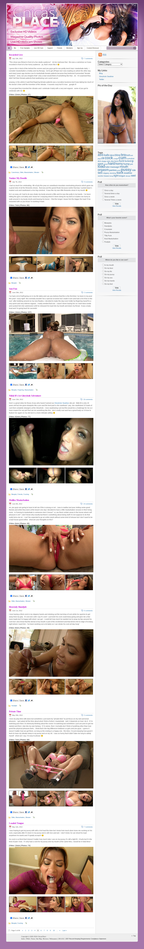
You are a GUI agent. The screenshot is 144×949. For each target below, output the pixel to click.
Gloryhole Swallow (62, 403)
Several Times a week (112, 200)
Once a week (109, 197)
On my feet (108, 284)
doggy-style (106, 161)
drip (112, 161)
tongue (122, 176)
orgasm (103, 170)
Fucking (26, 494)
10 (54, 930)
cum (122, 157)
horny (119, 163)
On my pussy (109, 274)
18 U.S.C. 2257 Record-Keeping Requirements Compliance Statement (82, 939)
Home (9, 48)
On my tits (108, 271)
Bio (15, 48)
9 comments (88, 182)
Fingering (20, 390)
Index (23, 939)
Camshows (15, 172)
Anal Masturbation (111, 239)
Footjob (107, 242)
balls (106, 155)
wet (133, 175)
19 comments (88, 399)
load (101, 166)
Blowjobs (108, 223)
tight (116, 175)
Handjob (14, 705)
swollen (101, 176)
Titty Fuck (108, 236)
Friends (59, 48)
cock (109, 158)
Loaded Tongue (16, 823)
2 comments (88, 292)
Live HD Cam (38, 48)
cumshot (130, 158)
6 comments (88, 610)
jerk (131, 164)
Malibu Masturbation (19, 500)
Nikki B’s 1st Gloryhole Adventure (25, 396)
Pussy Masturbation (112, 232)
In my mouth (109, 265)
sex (100, 172)
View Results (116, 206)
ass (100, 155)
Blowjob (14, 283)
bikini (112, 155)
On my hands (109, 281)
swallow (128, 173)
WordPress (13, 938)
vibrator (128, 176)
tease (106, 176)
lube (107, 167)
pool (119, 170)
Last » (64, 930)
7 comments (88, 58)
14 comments (88, 504)
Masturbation (28, 172)
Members (69, 48)
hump (126, 164)
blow (118, 155)
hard (111, 163)
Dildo (21, 172)
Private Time (15, 711)
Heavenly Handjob (17, 607)
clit (102, 158)
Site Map (39, 939)
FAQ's (28, 939)
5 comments (88, 715)
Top (134, 936)
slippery (106, 173)
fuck (121, 160)
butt (128, 155)
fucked (128, 161)
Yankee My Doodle (18, 178)
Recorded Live (16, 55)
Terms (33, 939)
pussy (126, 169)
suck (119, 172)
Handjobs (108, 226)
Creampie (108, 229)
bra (123, 155)
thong (111, 176)
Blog (101, 73)
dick (99, 161)
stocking (113, 173)
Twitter (101, 79)
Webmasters (53, 939)
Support (50, 48)
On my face (108, 268)
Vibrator (36, 172)
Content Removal (93, 48)
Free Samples (25, 48)
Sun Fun (13, 289)
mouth (124, 166)
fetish (116, 161)
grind (105, 164)
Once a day (108, 190)
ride (134, 170)
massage (114, 167)
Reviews (45, 939)
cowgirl (115, 158)
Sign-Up (80, 48)
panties (113, 170)
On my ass (108, 278)
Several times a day (112, 194)
